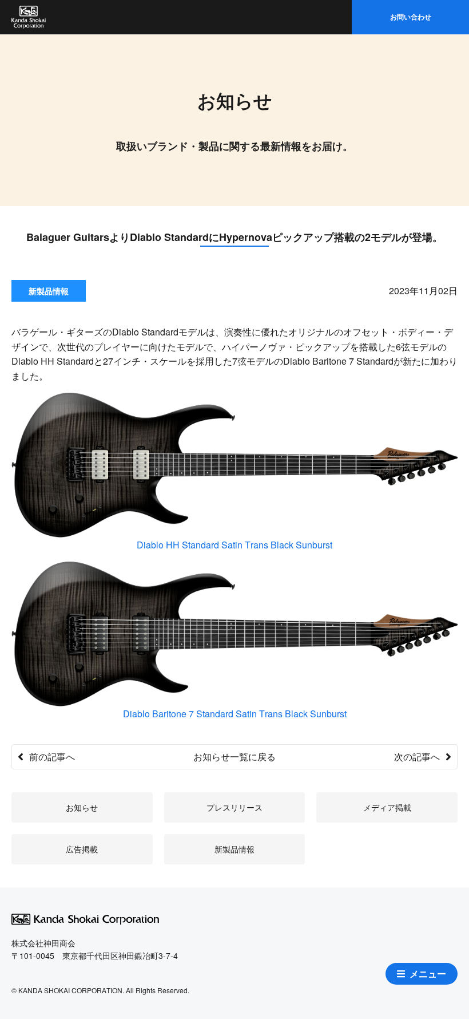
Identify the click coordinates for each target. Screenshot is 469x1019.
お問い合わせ (410, 16)
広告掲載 (82, 849)
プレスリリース (234, 807)
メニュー (428, 973)
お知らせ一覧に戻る (234, 756)
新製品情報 (234, 849)
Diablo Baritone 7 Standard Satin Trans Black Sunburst (235, 713)
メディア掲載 (387, 807)
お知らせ (82, 807)
